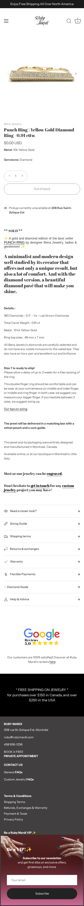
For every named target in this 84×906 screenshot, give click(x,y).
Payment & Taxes (15, 813)
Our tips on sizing (15, 409)
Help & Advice (19, 599)
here (52, 662)
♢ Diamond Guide (16, 587)
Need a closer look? (23, 511)
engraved (54, 473)
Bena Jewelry (13, 124)
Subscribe (42, 893)
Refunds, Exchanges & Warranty (25, 808)
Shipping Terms (14, 802)
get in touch (40, 485)
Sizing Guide (18, 523)
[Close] (78, 840)
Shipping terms (20, 536)
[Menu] (6, 21)
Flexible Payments (22, 574)
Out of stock (42, 189)
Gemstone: (11, 160)
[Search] (69, 21)
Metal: (8, 150)
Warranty (16, 561)
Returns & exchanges (24, 549)
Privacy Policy (13, 819)
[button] (8, 73)
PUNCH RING (14, 242)
